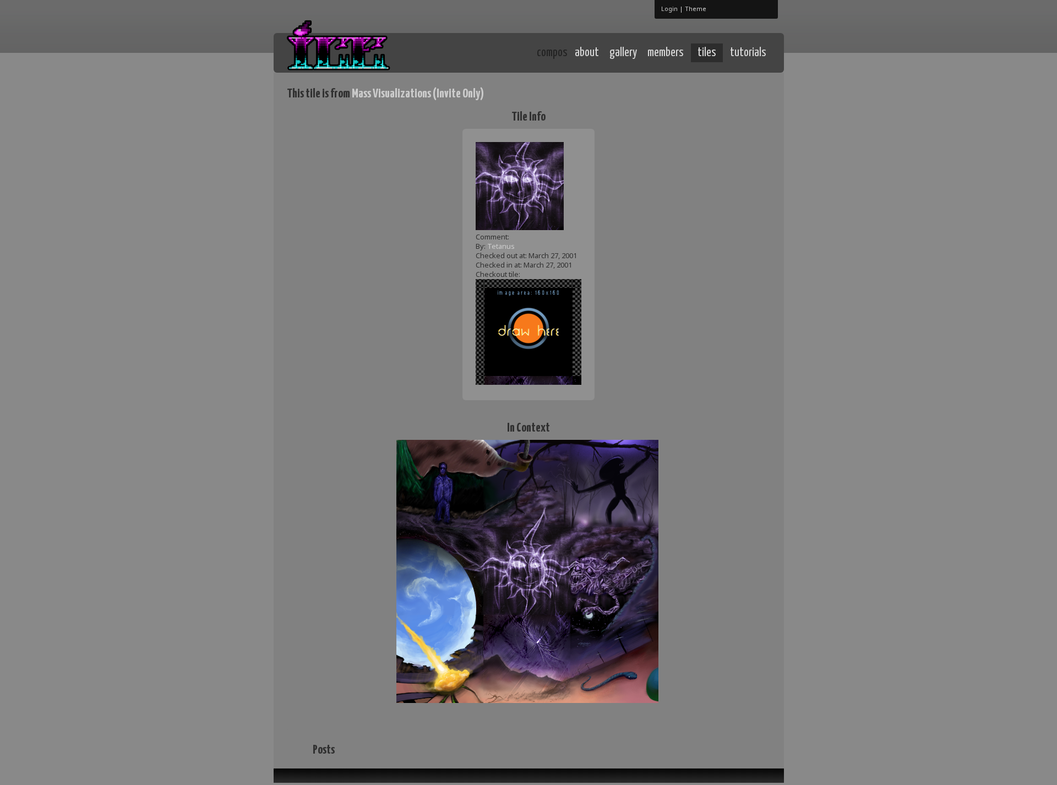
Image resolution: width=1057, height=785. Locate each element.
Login (669, 8)
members (665, 53)
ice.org (368, 52)
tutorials (748, 53)
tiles (707, 53)
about (587, 53)
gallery (623, 53)
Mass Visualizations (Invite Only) (418, 94)
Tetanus (501, 246)
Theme (695, 8)
